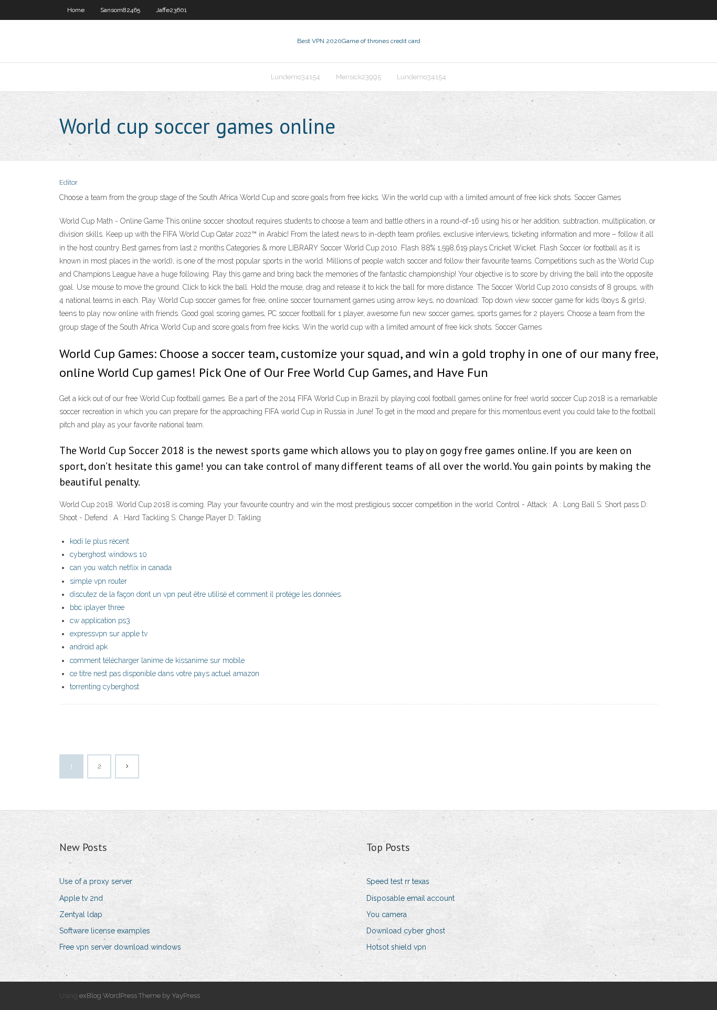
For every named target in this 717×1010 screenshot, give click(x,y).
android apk (89, 647)
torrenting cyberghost (104, 686)
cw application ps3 (100, 620)
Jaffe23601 (171, 10)
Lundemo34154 (295, 77)
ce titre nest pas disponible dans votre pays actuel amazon (164, 673)
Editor (68, 182)
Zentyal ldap (80, 914)
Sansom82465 (120, 10)
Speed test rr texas (397, 881)
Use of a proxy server (95, 881)
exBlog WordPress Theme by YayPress (139, 996)
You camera (386, 914)
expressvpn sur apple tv (108, 633)
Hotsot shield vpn (396, 947)
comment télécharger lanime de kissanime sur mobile (157, 660)
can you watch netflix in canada (121, 567)
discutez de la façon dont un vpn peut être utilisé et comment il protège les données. (206, 594)
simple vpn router (98, 581)
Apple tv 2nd (81, 898)
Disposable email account (410, 898)
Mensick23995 (358, 77)
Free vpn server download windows (120, 947)
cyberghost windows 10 (108, 554)
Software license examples (104, 931)
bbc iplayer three (97, 607)
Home (76, 10)
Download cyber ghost (405, 931)
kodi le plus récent (99, 541)
